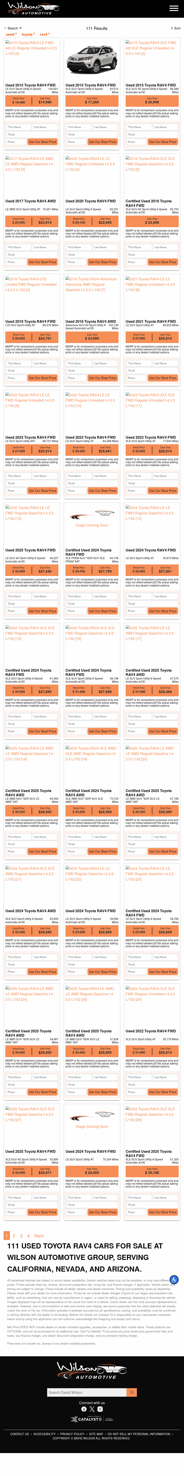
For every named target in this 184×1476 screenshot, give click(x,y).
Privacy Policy (72, 1434)
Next (39, 1235)
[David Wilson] (33, 8)
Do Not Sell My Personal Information (139, 1434)
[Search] (132, 1392)
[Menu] (174, 9)
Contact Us (20, 1434)
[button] (174, 1279)
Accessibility (45, 1434)
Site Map (96, 1434)
